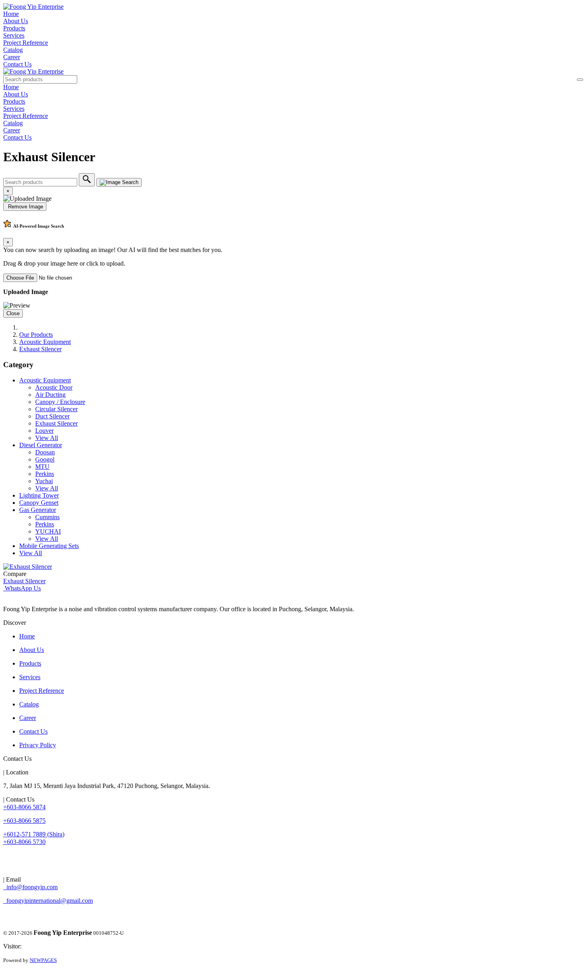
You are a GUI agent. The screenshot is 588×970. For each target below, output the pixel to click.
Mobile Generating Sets (49, 545)
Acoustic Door (53, 387)
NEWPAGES (43, 960)
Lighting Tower (39, 495)
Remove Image (24, 207)
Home (11, 13)
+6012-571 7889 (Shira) (33, 834)
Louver (44, 430)
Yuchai (44, 481)
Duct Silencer (52, 416)
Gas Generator (37, 509)
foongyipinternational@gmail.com (48, 900)
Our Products (36, 334)
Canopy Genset (38, 502)
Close (13, 313)
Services (13, 35)
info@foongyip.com (30, 887)
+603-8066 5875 (24, 820)
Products (14, 28)
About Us (15, 21)
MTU (42, 466)
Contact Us (17, 64)
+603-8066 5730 (24, 841)
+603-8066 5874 (24, 807)
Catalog (13, 49)
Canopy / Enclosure (60, 401)
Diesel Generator (40, 445)
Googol (44, 459)
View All (46, 437)
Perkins (44, 473)
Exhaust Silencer (40, 349)
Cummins (47, 517)
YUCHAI (48, 531)
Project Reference (25, 42)
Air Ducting (50, 394)
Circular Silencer (56, 409)
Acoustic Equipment (45, 341)
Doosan (45, 452)
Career (11, 57)
